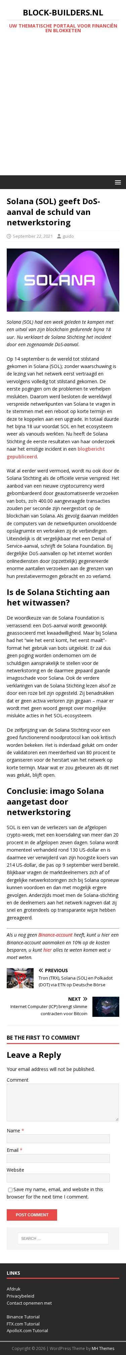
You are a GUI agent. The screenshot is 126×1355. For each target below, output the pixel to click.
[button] (116, 182)
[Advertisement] (63, 109)
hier (47, 950)
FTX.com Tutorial (23, 1324)
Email (13, 1150)
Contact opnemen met (29, 1303)
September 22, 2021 (33, 236)
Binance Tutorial (23, 1317)
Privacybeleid (20, 1296)
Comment (18, 1080)
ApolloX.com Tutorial (27, 1330)
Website (15, 1170)
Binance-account (55, 935)
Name (14, 1130)
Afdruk (13, 1289)
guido (68, 236)
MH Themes (103, 1348)
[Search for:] (63, 1238)
